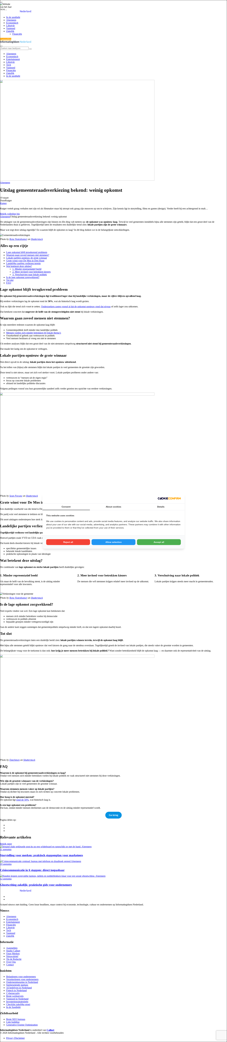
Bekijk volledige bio (10, 213)
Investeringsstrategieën (17, 1001)
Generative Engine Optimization (22, 1024)
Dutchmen (14, 760)
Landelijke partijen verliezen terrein (23, 263)
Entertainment (13, 59)
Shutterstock (37, 239)
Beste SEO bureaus (15, 1019)
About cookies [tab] (113, 506)
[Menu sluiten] (1, 46)
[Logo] (15, 891)
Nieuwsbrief (12, 956)
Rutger (3, 203)
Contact (10, 964)
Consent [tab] (66, 506)
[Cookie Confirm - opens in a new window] (169, 498)
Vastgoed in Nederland (17, 998)
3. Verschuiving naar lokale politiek (29, 274)
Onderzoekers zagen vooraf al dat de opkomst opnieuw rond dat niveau (76, 306)
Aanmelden (5, 39)
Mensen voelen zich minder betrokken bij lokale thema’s (33, 332)
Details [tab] (160, 506)
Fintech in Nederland (16, 990)
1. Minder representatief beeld (26, 269)
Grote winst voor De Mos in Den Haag (25, 260)
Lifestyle (10, 25)
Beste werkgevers (14, 996)
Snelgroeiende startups (17, 985)
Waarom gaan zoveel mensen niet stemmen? (27, 255)
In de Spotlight (13, 1007)
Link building (12, 1022)
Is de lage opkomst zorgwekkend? (22, 277)
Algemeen (11, 20)
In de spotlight (13, 17)
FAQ (8, 283)
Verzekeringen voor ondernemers (22, 979)
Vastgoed (10, 28)
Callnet (50, 1030)
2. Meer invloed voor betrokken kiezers (31, 271)
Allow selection (113, 542)
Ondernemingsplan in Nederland (22, 982)
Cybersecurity (13, 993)
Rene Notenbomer (18, 239)
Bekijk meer (6, 844)
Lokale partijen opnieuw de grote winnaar (26, 258)
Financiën (17, 34)
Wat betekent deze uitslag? (19, 266)
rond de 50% (22, 799)
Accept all (159, 542)
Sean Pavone (15, 495)
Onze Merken (13, 953)
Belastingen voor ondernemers (21, 976)
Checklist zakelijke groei (18, 1004)
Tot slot (9, 280)
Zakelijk (10, 31)
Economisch (12, 22)
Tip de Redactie (13, 959)
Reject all (68, 542)
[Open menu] (1, 2)
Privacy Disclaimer (15, 1038)
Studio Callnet (13, 950)
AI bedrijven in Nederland (19, 987)
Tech (8, 65)
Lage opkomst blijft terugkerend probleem (26, 252)
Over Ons (11, 962)
